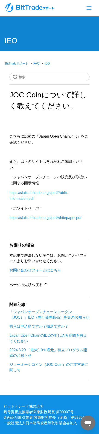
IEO (47, 63)
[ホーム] (30, 10)
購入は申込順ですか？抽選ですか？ (38, 326)
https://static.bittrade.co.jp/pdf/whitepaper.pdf (45, 217)
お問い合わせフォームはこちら (35, 270)
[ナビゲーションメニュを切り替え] (89, 8)
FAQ (36, 63)
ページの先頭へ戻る (26, 284)
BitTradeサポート (16, 63)
